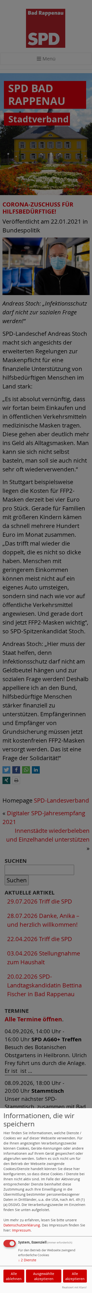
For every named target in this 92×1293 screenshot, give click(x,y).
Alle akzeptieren (75, 1276)
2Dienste (27, 1260)
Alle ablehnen (14, 1276)
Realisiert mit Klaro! (74, 1287)
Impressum (21, 1230)
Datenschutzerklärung (21, 1225)
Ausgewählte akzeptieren (43, 1276)
